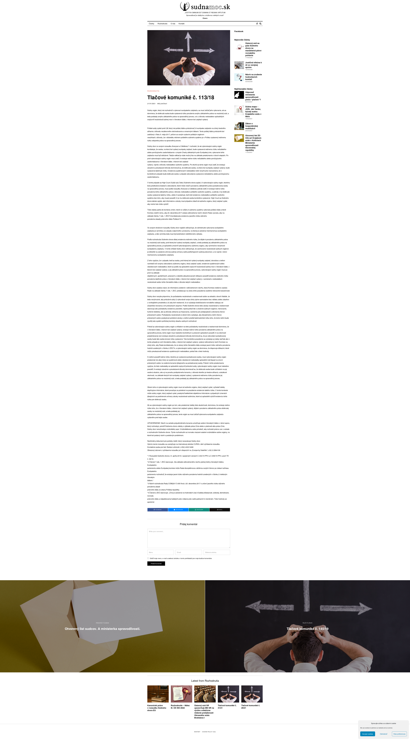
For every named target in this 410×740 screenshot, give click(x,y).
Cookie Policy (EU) (209, 732)
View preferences (399, 734)
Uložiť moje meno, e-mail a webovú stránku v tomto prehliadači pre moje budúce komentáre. (181, 558)
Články (151, 23)
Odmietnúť (383, 734)
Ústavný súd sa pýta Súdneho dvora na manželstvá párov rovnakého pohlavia (253, 49)
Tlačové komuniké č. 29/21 (250, 706)
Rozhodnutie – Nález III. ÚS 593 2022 (180, 706)
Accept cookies (367, 734)
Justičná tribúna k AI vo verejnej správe (253, 65)
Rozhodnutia (162, 23)
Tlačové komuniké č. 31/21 (227, 706)
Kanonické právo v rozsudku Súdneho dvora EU (156, 708)
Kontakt (181, 23)
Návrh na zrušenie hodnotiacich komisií (253, 77)
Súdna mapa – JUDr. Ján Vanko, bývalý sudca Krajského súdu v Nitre (253, 111)
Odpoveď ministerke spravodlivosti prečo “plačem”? (253, 96)
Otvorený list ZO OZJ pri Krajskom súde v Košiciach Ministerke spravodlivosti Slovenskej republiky (253, 142)
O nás (173, 23)
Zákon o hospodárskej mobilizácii (251, 126)
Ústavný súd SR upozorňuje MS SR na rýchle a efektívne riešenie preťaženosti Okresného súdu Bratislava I (204, 711)
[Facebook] (257, 23)
